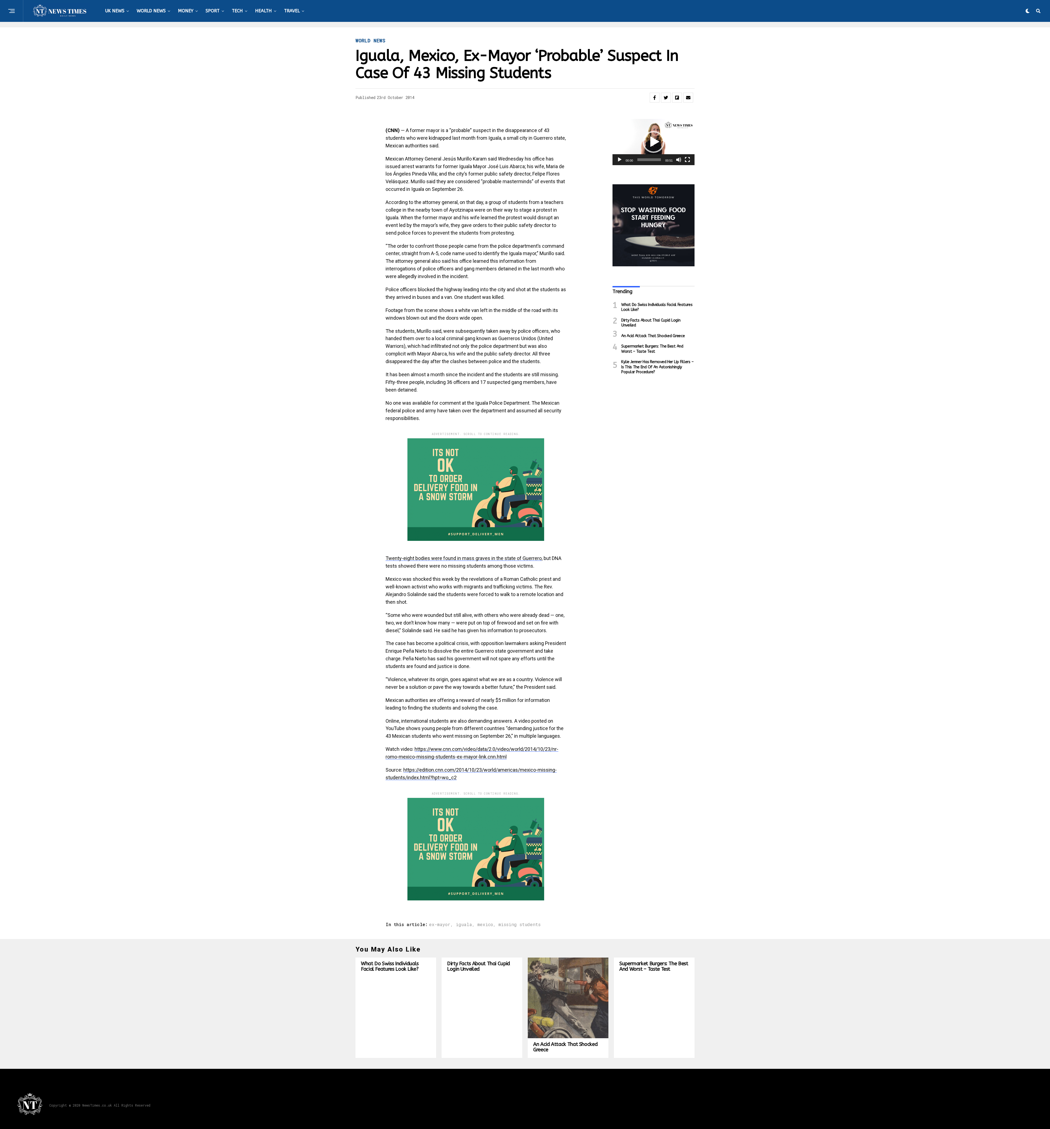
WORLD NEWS (151, 10)
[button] (653, 142)
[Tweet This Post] (666, 98)
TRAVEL (292, 10)
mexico (485, 924)
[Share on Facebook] (655, 98)
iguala (464, 924)
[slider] (649, 159)
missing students (519, 924)
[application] (653, 142)
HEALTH (263, 10)
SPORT (213, 10)
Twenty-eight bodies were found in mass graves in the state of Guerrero (464, 558)
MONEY (185, 10)
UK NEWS (114, 10)
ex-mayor (439, 924)
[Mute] (678, 159)
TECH (237, 10)
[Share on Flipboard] (677, 98)
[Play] (619, 159)
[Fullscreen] (687, 159)
